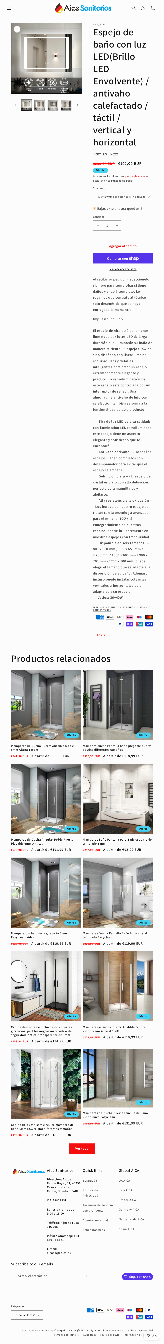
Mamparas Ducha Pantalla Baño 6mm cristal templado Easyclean (115, 935)
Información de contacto (138, 1334)
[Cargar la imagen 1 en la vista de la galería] (26, 105)
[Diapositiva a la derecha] (77, 105)
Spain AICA (127, 1229)
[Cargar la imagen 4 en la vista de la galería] (66, 105)
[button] (9, 8)
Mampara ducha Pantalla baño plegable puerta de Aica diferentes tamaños (117, 748)
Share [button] (101, 634)
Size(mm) (99, 188)
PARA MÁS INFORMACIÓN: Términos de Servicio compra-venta (121, 608)
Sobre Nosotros (94, 1230)
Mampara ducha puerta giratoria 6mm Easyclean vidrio (39, 935)
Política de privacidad (140, 1330)
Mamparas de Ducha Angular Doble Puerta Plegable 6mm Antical (42, 841)
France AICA (127, 1200)
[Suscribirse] (85, 1276)
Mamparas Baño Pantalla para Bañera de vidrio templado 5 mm (117, 841)
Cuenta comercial (95, 1220)
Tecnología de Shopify (80, 1330)
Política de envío (110, 1334)
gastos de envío (135, 176)
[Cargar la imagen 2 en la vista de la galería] (39, 105)
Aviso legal (89, 1334)
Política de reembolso (110, 1330)
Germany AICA (129, 1209)
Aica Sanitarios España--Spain (48, 1330)
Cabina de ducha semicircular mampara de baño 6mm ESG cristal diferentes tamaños (42, 1127)
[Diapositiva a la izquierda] (15, 105)
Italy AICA (126, 1190)
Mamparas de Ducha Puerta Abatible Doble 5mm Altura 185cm (42, 748)
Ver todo (82, 1148)
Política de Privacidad (90, 1192)
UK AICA (124, 1180)
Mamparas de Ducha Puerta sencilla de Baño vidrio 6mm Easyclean (115, 1115)
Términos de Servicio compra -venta (98, 1207)
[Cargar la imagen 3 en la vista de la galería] (52, 105)
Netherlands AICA (131, 1219)
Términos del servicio (66, 1334)
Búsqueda (90, 1180)
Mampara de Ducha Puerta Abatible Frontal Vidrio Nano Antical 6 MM (114, 1029)
